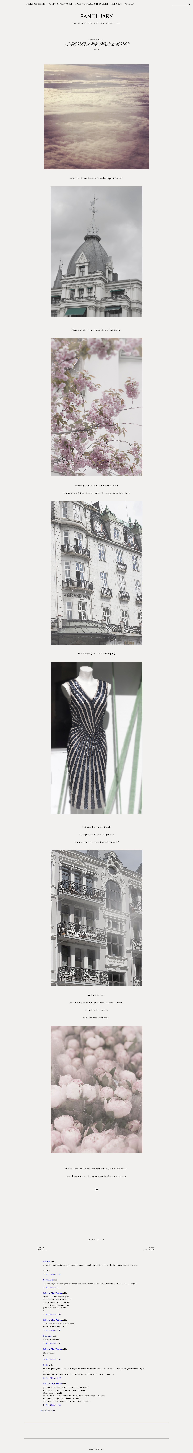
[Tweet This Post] (95, 1240)
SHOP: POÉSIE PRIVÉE (35, 4)
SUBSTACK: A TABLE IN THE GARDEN (91, 4)
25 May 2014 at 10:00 (52, 1405)
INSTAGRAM (116, 4)
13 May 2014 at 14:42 (52, 1314)
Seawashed (48, 1280)
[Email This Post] (103, 1240)
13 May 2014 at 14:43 (52, 1330)
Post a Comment (48, 1411)
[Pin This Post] (100, 1240)
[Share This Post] (97, 1240)
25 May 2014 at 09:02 (52, 1378)
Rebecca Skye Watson (52, 1293)
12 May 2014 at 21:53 (52, 1274)
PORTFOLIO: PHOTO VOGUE (60, 4)
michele (46, 1261)
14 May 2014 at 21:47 (52, 1359)
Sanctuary (96, 16)
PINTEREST (129, 4)
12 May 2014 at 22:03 (52, 1287)
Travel (96, 50)
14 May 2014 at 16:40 (52, 1343)
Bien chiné (48, 1336)
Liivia (45, 1365)
